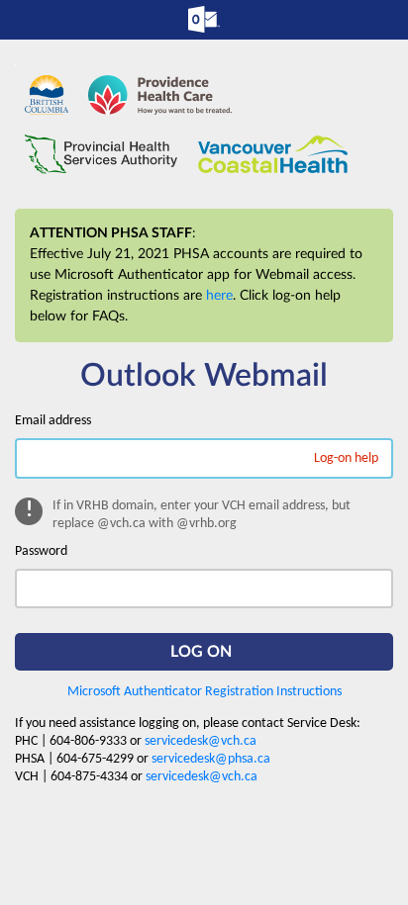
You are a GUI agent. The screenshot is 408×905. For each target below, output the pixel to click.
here (219, 296)
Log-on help (346, 458)
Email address (53, 420)
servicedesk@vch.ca (200, 741)
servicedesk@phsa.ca (211, 759)
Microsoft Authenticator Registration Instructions (204, 691)
